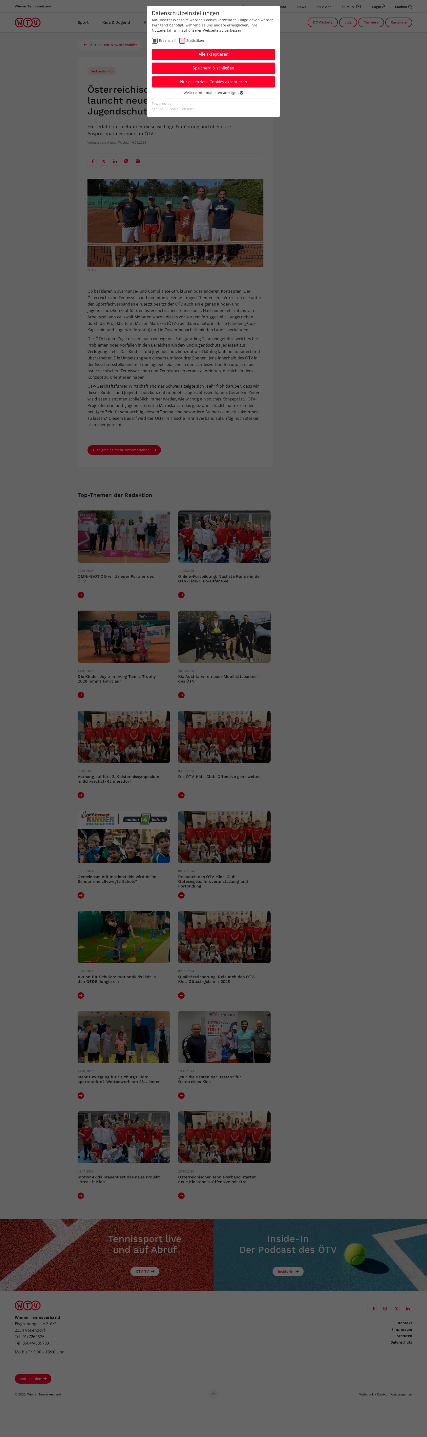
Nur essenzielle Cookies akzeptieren (213, 82)
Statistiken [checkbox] (195, 40)
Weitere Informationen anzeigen (212, 92)
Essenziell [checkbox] (167, 40)
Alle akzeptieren (213, 54)
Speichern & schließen (213, 68)
